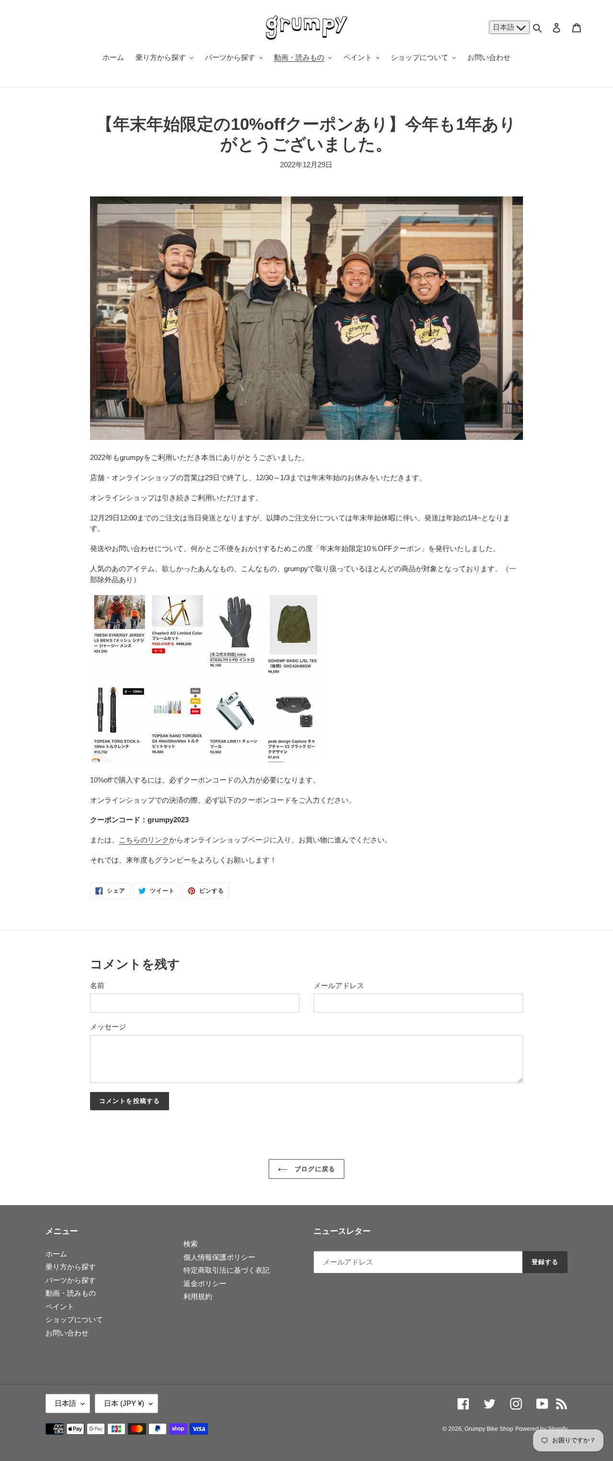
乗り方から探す (70, 1267)
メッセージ (108, 1027)
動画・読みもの (70, 1293)
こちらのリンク (144, 840)
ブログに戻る (313, 1169)
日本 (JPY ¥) (124, 1403)
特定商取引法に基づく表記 (226, 1270)
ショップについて (74, 1319)
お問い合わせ (67, 1333)
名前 (97, 985)
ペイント (59, 1306)
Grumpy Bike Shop (489, 1429)
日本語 (504, 27)
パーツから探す (70, 1280)
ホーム (56, 1254)
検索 (190, 1244)
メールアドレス (339, 985)
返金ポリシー (205, 1283)
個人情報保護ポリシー (219, 1257)
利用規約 (197, 1296)
